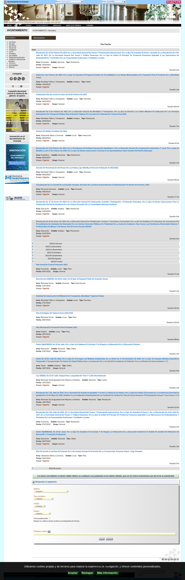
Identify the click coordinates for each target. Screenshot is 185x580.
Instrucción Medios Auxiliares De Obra (51, 131)
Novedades (13, 65)
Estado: (37, 511)
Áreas (104, 1)
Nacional (12, 48)
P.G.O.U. (12, 63)
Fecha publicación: (41, 518)
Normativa (52, 30)
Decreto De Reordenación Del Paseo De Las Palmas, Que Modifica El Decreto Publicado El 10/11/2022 (77, 168)
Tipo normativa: (39, 496)
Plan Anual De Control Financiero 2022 (51, 265)
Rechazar (87, 572)
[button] (125, 2)
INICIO (9, 25)
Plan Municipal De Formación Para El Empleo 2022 (56, 327)
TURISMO (89, 25)
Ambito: (37, 504)
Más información (107, 572)
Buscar (58, 1)
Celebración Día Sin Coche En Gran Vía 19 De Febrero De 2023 (61, 94)
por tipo (12, 44)
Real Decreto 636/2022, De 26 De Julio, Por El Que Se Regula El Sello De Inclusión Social (72, 279)
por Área (12, 42)
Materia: (37, 489)
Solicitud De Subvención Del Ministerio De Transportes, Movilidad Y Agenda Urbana (70, 296)
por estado (13, 55)
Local (11, 52)
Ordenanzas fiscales (17, 57)
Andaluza (12, 50)
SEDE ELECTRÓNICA (73, 25)
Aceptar (72, 572)
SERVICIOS (57, 25)
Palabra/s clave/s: (41, 531)
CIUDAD (28, 25)
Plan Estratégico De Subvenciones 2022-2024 (54, 313)
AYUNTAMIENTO (42, 25)
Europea (12, 54)
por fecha (12, 46)
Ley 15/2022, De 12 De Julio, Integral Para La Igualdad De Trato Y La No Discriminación (71, 376)
